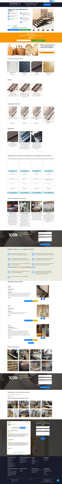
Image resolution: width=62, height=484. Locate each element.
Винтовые (21, 471)
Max (32, 4)
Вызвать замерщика (25, 29)
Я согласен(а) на (45, 243)
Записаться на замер (46, 52)
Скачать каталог (46, 474)
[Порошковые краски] (36, 136)
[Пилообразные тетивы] (24, 87)
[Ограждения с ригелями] (12, 111)
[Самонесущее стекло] (48, 113)
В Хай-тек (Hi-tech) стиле (23, 461)
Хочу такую (35, 320)
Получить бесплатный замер (45, 244)
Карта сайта (31, 479)
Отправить (43, 438)
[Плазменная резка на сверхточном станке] (12, 206)
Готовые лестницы (23, 468)
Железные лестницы (11, 463)
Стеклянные (9, 461)
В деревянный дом (10, 466)
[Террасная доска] (48, 66)
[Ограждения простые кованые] (24, 111)
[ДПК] (36, 66)
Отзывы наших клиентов (47, 471)
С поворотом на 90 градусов (12, 471)
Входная (33, 463)
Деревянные (9, 458)
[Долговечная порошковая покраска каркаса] (24, 206)
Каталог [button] (9, 1)
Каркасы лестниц (10, 462)
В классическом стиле (23, 458)
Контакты (34, 1)
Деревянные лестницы (35, 461)
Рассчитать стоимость (13, 29)
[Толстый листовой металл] (24, 136)
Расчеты (33, 457)
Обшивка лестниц (22, 462)
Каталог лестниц (35, 468)
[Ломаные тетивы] (12, 87)
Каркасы (33, 458)
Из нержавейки (46, 458)
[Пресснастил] (24, 66)
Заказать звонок (47, 4)
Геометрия (33, 462)
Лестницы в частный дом (13, 468)
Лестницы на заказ (11, 457)
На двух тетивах (34, 472)
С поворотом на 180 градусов (12, 472)
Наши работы (20, 1)
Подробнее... (13, 74)
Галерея (24, 1)
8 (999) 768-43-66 (47, 3)
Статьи (30, 1)
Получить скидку (38, 40)
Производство (14, 1)
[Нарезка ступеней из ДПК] (36, 206)
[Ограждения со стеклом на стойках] (36, 111)
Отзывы (27, 1)
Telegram (34, 4)
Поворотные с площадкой (12, 473)
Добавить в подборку (28, 320)
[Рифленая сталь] (12, 66)
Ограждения (46, 457)
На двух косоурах (34, 471)
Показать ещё (31, 342)
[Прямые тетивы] (36, 87)
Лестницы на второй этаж (25, 457)
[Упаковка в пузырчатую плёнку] (48, 206)
